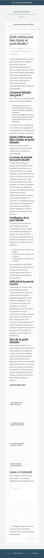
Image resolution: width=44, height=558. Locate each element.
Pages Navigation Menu (23, 2)
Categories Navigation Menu (23, 24)
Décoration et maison (22, 29)
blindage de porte (19, 106)
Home (12, 29)
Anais (20, 48)
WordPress (35, 553)
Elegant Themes (18, 553)
